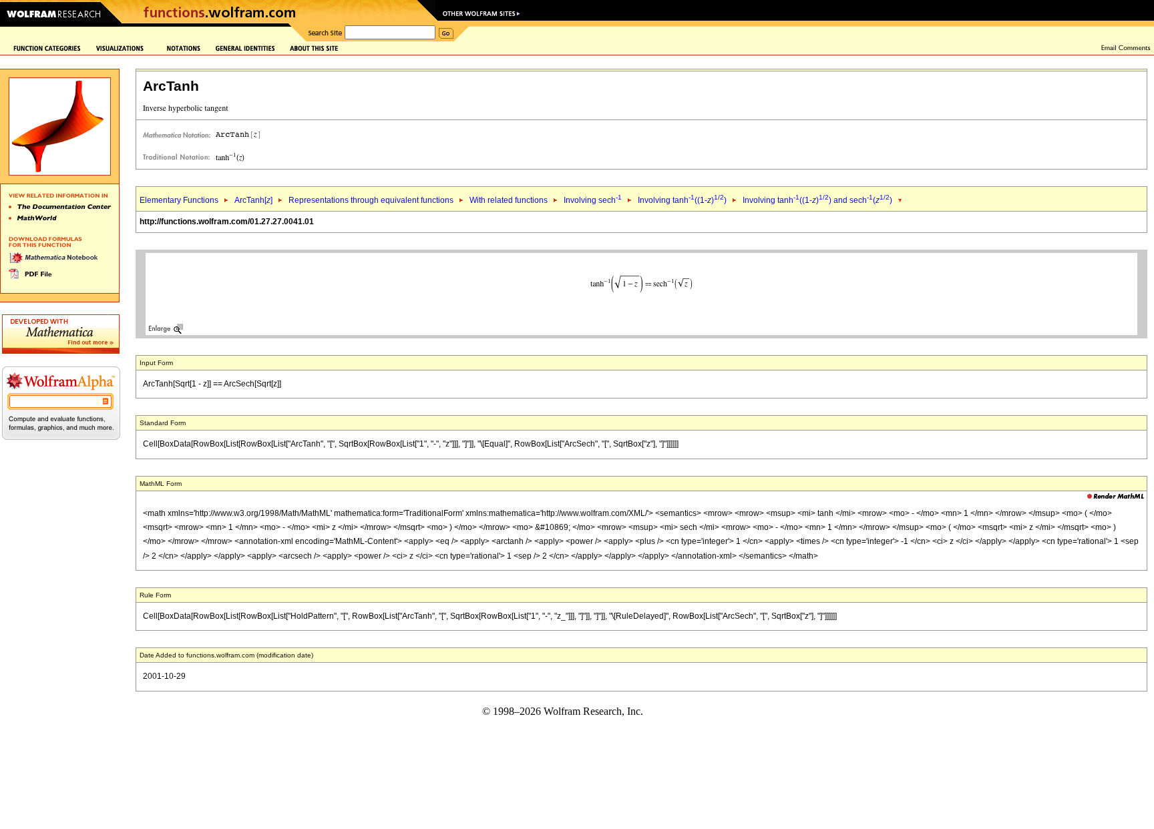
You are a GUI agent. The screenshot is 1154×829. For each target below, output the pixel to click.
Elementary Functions (179, 200)
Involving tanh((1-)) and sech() (817, 200)
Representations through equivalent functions (370, 200)
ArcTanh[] (253, 200)
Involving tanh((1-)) (682, 200)
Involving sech (593, 200)
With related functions (508, 200)
